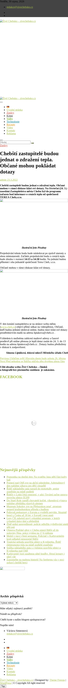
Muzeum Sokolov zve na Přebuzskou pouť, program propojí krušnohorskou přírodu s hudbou (34, 508)
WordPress (5, 683)
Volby (10, 118)
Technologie (13, 121)
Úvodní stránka (15, 109)
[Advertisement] (34, 62)
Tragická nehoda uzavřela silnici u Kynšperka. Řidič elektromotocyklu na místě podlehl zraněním (34, 543)
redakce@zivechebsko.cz (20, 7)
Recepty (11, 124)
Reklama (11, 133)
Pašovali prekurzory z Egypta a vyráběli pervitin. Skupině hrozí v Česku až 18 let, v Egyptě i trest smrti (37, 514)
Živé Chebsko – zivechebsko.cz (16, 680)
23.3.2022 (12, 179)
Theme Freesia (57, 680)
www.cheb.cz (8, 326)
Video (10, 127)
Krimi (10, 115)
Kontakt (11, 130)
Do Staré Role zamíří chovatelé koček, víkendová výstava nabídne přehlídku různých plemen (37, 502)
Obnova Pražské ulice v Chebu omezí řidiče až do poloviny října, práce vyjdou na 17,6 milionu (33, 531)
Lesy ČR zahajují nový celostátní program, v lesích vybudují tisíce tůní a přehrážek (33, 520)
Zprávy (10, 112)
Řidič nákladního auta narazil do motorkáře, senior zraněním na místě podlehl (33, 490)
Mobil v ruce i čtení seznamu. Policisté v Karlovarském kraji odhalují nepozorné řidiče (35, 537)
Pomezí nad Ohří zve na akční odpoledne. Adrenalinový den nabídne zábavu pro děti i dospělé (36, 484)
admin (3, 179)
